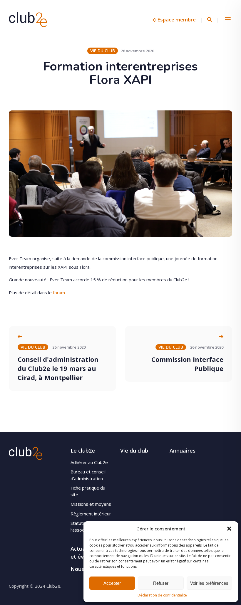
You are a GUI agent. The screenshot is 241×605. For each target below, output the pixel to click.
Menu (227, 19)
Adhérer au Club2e (89, 462)
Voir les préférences (209, 583)
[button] (229, 529)
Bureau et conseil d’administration (88, 475)
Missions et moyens (91, 504)
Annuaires (182, 450)
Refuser (160, 583)
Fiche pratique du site (88, 491)
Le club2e (83, 450)
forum (59, 292)
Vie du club (134, 450)
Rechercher (209, 19)
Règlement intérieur (91, 514)
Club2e (28, 19)
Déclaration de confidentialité (162, 595)
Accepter (112, 583)
